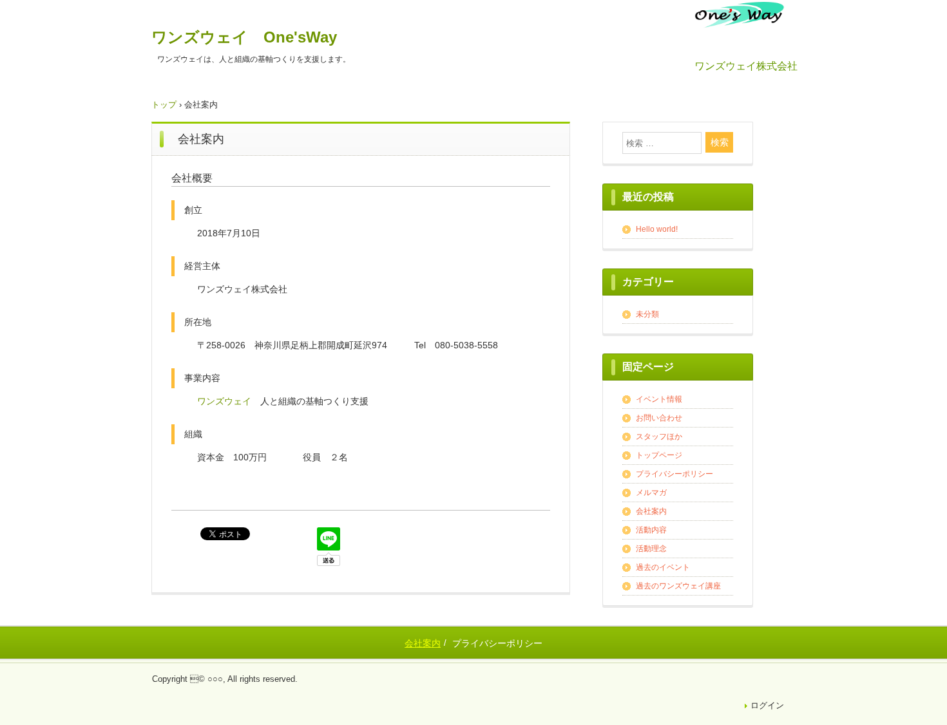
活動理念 (651, 548)
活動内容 (651, 529)
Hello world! (657, 229)
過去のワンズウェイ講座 (678, 585)
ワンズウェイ (224, 401)
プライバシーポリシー (674, 473)
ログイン (767, 705)
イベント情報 (659, 399)
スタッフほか (659, 436)
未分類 (647, 314)
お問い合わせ (659, 417)
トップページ (659, 455)
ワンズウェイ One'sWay (244, 37)
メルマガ (651, 492)
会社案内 (651, 511)
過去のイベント (663, 567)
